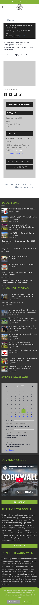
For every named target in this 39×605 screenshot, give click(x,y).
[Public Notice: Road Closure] (5, 267)
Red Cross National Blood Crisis (22, 350)
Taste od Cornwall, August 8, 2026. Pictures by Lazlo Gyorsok (22, 319)
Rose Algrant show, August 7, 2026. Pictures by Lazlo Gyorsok (22, 327)
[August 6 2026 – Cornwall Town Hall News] (5, 219)
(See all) (22, 36)
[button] (2, 7)
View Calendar (10, 450)
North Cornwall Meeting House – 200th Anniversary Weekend (22, 311)
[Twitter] (10, 94)
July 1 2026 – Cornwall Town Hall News (19, 249)
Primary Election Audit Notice (21, 209)
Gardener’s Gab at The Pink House (17, 426)
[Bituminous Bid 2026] (5, 259)
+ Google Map (16, 150)
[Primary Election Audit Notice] (5, 211)
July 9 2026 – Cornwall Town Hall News (21, 234)
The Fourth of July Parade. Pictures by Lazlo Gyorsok (20, 367)
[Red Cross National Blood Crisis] (5, 353)
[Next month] (32, 387)
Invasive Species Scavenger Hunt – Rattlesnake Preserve (18, 445)
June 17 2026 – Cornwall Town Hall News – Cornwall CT (17, 273)
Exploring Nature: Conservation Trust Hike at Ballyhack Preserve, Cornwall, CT (22, 359)
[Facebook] (6, 94)
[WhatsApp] (20, 94)
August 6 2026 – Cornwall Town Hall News (22, 218)
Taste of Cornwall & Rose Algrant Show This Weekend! (21, 226)
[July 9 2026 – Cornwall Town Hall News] (5, 235)
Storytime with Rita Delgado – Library (19, 184)
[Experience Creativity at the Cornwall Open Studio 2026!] (5, 297)
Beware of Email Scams (12, 302)
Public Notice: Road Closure (21, 264)
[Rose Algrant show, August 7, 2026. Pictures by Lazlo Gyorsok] (5, 329)
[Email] (15, 94)
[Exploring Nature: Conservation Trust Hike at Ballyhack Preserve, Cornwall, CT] (5, 361)
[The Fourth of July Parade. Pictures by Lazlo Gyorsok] (5, 369)
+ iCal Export (20, 167)
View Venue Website (14, 154)
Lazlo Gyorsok (31, 533)
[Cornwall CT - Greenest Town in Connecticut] (19, 7)
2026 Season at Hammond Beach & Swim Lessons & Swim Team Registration (18, 281)
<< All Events (9, 20)
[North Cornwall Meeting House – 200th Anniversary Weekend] (5, 312)
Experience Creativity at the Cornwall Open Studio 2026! (21, 295)
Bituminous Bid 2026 (18, 256)
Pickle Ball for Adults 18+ (25, 187)
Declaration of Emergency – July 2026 (18, 241)
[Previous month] (7, 387)
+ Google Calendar (19, 161)
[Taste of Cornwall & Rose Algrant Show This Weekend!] (5, 227)
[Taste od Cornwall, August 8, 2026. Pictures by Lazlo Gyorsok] (5, 321)
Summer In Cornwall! (19, 2)
